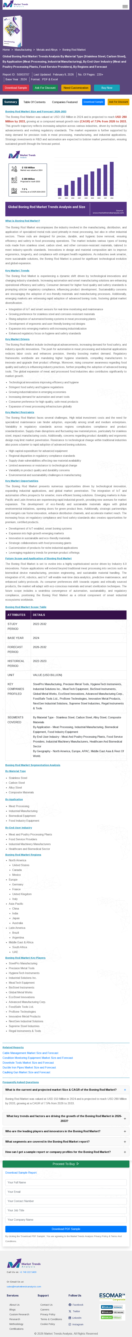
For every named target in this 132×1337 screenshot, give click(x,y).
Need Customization (76, 87)
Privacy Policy (47, 1314)
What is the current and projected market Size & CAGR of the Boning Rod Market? (61, 1089)
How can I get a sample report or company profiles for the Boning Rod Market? (58, 1152)
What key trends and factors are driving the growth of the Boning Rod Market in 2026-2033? (64, 1118)
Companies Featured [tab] (65, 102)
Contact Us (46, 1304)
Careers (44, 1309)
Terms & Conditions (51, 1319)
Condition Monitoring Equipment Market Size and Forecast (38, 1057)
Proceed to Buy (64, 1164)
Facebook (78, 1304)
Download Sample (16, 87)
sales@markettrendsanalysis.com (24, 1286)
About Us (14, 1304)
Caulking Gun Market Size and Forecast (26, 1072)
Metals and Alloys (47, 49)
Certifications (16, 1329)
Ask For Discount (45, 87)
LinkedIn (76, 1317)
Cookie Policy (47, 1324)
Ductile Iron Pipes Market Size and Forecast (29, 1067)
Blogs (12, 1309)
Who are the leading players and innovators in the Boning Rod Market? (52, 1131)
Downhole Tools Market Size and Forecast (28, 1062)
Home (6, 49)
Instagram (77, 1324)
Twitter (76, 1311)
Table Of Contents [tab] (34, 102)
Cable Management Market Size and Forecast (30, 1053)
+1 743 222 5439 (28, 1272)
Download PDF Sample (66, 1229)
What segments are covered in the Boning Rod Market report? (47, 1141)
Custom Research (19, 1314)
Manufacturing (23, 49)
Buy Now (106, 87)
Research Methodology (16, 1321)
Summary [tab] (10, 101)
